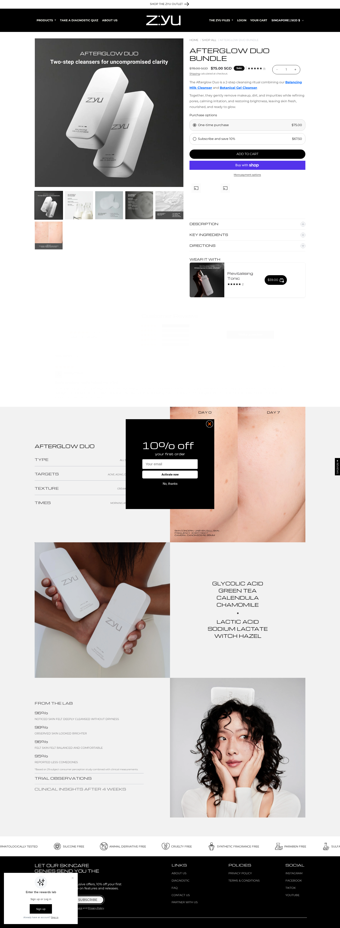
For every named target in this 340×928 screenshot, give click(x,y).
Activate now (170, 474)
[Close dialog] (209, 424)
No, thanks (170, 484)
